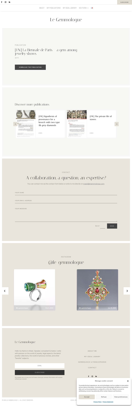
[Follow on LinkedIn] (9, 2)
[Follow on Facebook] (1, 2)
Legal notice (75, 400)
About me (92, 351)
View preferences (120, 397)
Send (112, 226)
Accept (86, 397)
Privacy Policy (98, 402)
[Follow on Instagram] (5, 2)
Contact (92, 367)
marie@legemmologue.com (93, 184)
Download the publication (30, 67)
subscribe (124, 2)
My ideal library (70, 8)
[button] (128, 381)
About (42, 8)
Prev (15, 124)
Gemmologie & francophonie (92, 362)
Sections (83, 8)
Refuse (104, 397)
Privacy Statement (108, 402)
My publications (54, 8)
